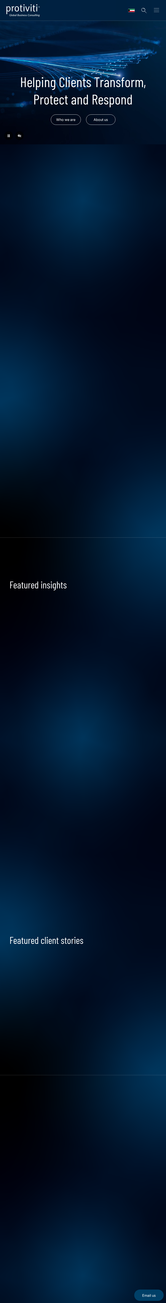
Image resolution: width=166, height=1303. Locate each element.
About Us (18, 1243)
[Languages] (131, 10)
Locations (18, 1268)
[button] (144, 10)
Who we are (65, 119)
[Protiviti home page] (32, 1216)
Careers (17, 1256)
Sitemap (17, 1281)
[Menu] (156, 10)
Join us (36, 856)
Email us (149, 1295)
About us (101, 119)
